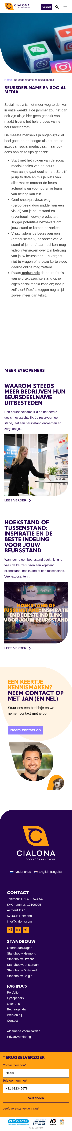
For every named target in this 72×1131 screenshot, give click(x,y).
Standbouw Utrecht (20, 959)
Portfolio (13, 992)
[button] (65, 7)
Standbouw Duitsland (22, 970)
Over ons (13, 1004)
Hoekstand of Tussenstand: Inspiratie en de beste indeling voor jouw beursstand (28, 536)
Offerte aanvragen (19, 948)
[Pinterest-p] (26, 930)
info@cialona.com (19, 921)
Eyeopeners (15, 998)
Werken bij (14, 1015)
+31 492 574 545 (32, 899)
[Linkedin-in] (18, 930)
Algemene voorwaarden (23, 1031)
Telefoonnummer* (15, 1080)
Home (8, 79)
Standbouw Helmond (21, 953)
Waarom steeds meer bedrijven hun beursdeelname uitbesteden (35, 394)
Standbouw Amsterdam (23, 964)
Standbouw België (19, 976)
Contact (12, 1020)
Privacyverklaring (19, 1037)
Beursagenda (16, 1009)
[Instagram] (10, 930)
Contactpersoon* (14, 1065)
